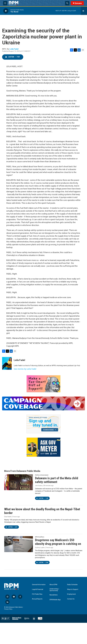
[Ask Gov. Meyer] (43, 447)
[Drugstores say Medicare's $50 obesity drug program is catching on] (18, 544)
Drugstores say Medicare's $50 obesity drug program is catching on (58, 542)
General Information (39, 584)
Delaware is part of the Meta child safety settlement (56, 480)
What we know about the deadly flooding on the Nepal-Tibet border (42, 511)
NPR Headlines (39, 537)
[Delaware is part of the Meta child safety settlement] (18, 482)
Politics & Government (41, 475)
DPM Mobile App (55, 599)
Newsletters (54, 595)
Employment (71, 594)
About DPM (53, 584)
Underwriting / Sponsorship (54, 589)
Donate (78, 3)
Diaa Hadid (7, 516)
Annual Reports (37, 599)
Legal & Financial (37, 589)
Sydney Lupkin (40, 547)
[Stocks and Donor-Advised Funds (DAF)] (43, 383)
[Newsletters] (43, 424)
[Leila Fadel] (7, 363)
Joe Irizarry (39, 485)
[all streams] (84, 11)
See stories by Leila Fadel (25, 369)
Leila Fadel (14, 49)
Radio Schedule (72, 584)
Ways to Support (72, 589)
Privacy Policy (8, 609)
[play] (6, 11)
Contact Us (70, 599)
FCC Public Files (37, 594)
